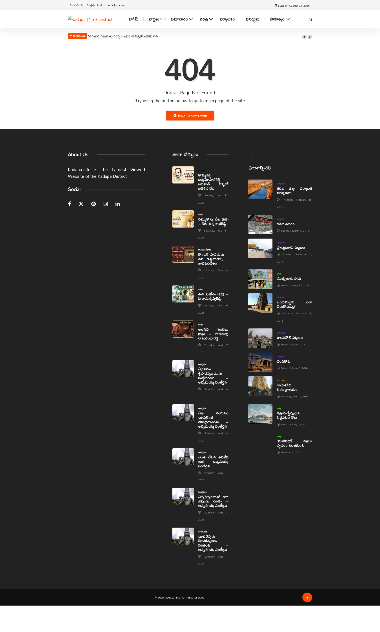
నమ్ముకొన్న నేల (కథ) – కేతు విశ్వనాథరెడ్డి (213, 221)
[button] (304, 37)
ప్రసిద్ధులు (252, 19)
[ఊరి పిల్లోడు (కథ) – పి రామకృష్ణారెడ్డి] (183, 293)
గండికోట (283, 361)
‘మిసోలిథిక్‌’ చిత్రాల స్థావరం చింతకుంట (294, 443)
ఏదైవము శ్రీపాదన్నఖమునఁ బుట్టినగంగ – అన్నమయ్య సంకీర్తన (213, 375)
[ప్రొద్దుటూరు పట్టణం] (260, 248)
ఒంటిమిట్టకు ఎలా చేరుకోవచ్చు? (294, 304)
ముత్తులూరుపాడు (289, 278)
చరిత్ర (204, 19)
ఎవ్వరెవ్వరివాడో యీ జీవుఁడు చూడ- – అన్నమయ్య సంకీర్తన (213, 501)
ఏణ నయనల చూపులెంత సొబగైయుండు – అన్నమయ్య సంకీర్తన (213, 419)
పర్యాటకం (227, 19)
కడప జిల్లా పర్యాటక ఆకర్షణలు (294, 190)
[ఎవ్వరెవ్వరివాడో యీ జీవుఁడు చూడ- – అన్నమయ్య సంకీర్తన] (183, 496)
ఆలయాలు (281, 380)
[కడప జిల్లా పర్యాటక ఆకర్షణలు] (260, 189)
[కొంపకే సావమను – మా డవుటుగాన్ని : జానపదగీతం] (183, 254)
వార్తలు (154, 19)
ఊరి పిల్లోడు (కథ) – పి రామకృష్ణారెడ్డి (213, 296)
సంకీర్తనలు (202, 364)
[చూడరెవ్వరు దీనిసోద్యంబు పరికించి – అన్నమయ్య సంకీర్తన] (183, 536)
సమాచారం (179, 19)
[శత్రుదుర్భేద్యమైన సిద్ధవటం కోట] (260, 414)
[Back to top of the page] (307, 598)
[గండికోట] (260, 362)
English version (116, 5)
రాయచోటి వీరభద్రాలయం (287, 387)
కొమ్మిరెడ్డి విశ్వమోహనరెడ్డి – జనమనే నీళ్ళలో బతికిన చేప (123, 36)
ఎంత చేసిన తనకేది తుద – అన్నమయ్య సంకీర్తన (213, 461)
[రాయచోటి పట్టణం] (260, 338)
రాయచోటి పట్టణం (290, 337)
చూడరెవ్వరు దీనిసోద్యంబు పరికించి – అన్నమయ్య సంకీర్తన (213, 543)
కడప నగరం (286, 223)
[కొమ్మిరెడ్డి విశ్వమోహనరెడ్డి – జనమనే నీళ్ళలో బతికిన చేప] (183, 174)
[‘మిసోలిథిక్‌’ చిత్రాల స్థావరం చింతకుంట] (260, 442)
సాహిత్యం (277, 19)
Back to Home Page (192, 115)
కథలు (200, 214)
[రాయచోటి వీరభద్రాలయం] (260, 386)
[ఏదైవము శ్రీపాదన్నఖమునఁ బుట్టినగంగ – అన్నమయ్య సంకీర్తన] (183, 368)
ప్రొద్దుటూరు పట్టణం (291, 247)
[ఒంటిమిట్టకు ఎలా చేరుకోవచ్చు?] (260, 303)
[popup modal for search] (310, 19)
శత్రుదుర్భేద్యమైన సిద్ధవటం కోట (288, 415)
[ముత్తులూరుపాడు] (260, 279)
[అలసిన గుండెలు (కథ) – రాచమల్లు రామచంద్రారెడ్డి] (183, 329)
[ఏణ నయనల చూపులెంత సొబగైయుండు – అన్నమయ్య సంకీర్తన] (183, 412)
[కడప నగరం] (260, 224)
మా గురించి (76, 5)
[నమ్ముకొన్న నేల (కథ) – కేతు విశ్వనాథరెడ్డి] (183, 219)
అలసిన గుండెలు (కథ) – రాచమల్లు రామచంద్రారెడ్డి (213, 334)
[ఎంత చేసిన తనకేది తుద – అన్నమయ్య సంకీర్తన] (183, 456)
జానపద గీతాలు (204, 249)
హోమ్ (133, 19)
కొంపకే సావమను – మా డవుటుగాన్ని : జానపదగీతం (213, 259)
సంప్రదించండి (94, 5)
